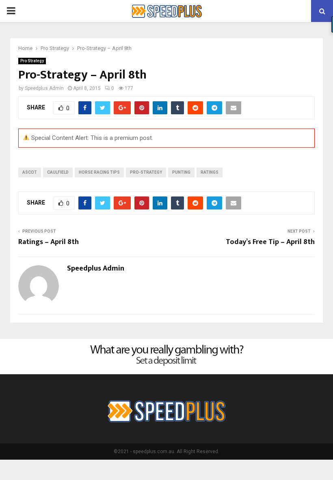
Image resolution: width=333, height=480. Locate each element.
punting (181, 172)
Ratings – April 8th (48, 242)
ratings (209, 172)
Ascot (29, 172)
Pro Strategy (32, 61)
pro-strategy (146, 172)
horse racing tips (99, 172)
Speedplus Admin (44, 88)
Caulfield (58, 172)
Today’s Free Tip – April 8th (270, 242)
